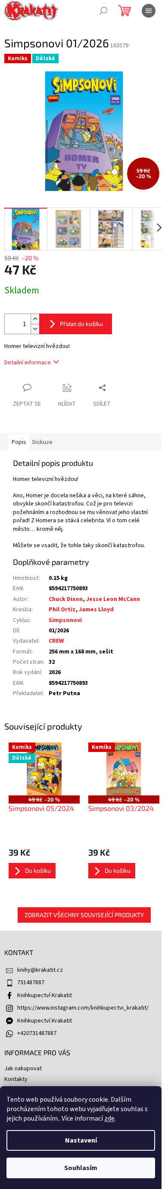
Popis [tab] (19, 442)
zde (109, 1118)
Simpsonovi (65, 620)
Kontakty (16, 1079)
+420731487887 (36, 1033)
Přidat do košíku (81, 323)
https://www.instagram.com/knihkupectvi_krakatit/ (83, 1008)
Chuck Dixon (66, 599)
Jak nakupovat (23, 1068)
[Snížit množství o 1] (35, 329)
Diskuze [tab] (42, 442)
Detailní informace (27, 362)
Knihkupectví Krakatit (44, 995)
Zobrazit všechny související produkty (84, 914)
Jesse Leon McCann (113, 599)
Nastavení (81, 1140)
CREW (56, 641)
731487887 (30, 982)
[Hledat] (103, 10)
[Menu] (148, 10)
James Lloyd (96, 609)
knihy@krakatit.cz (40, 970)
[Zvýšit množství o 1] (35, 319)
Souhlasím (80, 1168)
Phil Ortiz (62, 609)
